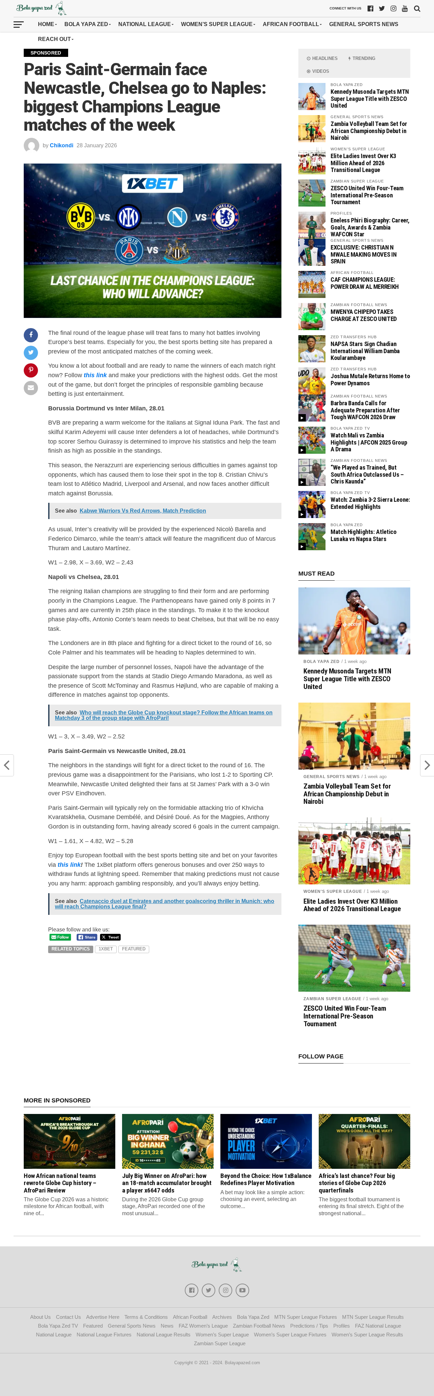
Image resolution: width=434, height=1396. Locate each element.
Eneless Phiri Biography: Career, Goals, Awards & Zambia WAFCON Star (370, 227)
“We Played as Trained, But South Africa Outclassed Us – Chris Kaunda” (367, 474)
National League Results (164, 1334)
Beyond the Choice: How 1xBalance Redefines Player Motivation (266, 1179)
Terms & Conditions (146, 1317)
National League (144, 24)
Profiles (341, 1326)
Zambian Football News (259, 1326)
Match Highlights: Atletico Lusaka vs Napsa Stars (363, 535)
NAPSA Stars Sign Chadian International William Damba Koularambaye (365, 350)
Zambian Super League (332, 998)
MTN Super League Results (373, 1317)
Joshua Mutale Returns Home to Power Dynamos (370, 379)
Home (46, 24)
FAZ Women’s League (203, 1326)
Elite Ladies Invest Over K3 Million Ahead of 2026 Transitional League (363, 162)
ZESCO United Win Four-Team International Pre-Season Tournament (367, 195)
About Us (40, 1317)
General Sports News (363, 24)
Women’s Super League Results (367, 1334)
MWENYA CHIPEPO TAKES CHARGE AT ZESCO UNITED (364, 315)
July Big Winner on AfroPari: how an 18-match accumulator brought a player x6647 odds (167, 1183)
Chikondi (61, 145)
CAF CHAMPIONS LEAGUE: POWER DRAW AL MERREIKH (365, 283)
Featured (133, 948)
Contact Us (68, 1317)
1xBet (106, 948)
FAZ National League (378, 1326)
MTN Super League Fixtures (305, 1317)
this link (95, 375)
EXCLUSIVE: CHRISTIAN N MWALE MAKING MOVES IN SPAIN (363, 254)
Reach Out (54, 39)
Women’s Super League (217, 24)
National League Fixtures (104, 1334)
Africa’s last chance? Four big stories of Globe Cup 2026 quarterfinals (357, 1183)
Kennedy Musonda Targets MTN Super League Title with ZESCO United (370, 98)
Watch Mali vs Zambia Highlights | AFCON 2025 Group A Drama (369, 442)
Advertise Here (102, 1317)
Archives (222, 1317)
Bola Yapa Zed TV (58, 1326)
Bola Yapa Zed (86, 24)
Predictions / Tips (309, 1326)
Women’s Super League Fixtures (290, 1334)
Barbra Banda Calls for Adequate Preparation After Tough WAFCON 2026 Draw (365, 410)
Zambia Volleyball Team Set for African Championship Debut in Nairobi (369, 130)
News (167, 1326)
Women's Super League (332, 891)
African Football (291, 24)
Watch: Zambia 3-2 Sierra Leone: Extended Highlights (370, 503)
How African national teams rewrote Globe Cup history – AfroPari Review (60, 1183)
